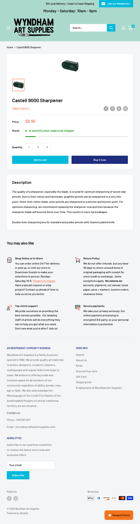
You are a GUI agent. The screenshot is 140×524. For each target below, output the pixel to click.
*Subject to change (43, 280)
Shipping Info (84, 382)
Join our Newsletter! (118, 3)
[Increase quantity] (47, 147)
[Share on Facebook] (106, 108)
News (79, 365)
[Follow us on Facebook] (9, 498)
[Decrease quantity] (29, 147)
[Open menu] (8, 28)
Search (80, 354)
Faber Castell (21, 108)
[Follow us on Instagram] (15, 498)
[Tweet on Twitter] (119, 108)
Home (10, 47)
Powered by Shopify (17, 513)
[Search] (111, 28)
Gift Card (81, 376)
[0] (130, 28)
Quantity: (17, 147)
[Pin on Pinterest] (112, 108)
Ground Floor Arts (86, 371)
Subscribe (18, 475)
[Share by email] (125, 108)
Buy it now (100, 159)
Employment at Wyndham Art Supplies (99, 387)
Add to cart (40, 159)
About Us (81, 360)
